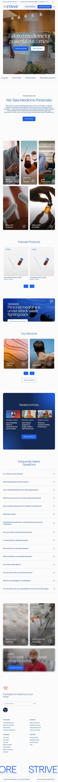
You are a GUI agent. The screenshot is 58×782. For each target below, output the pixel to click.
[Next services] (32, 373)
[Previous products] (26, 286)
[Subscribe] (34, 703)
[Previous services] (26, 373)
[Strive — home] (11, 6)
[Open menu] (54, 6)
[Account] (52, 2)
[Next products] (32, 286)
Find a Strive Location (10, 1)
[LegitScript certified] (5, 709)
